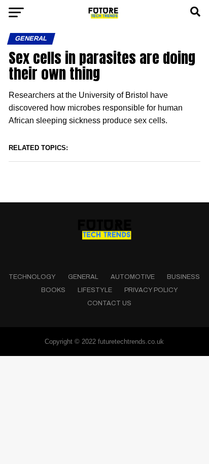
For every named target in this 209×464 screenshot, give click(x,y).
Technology (32, 276)
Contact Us (109, 303)
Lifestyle (95, 290)
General (83, 276)
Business (183, 276)
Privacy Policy (151, 290)
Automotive (133, 276)
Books (53, 290)
